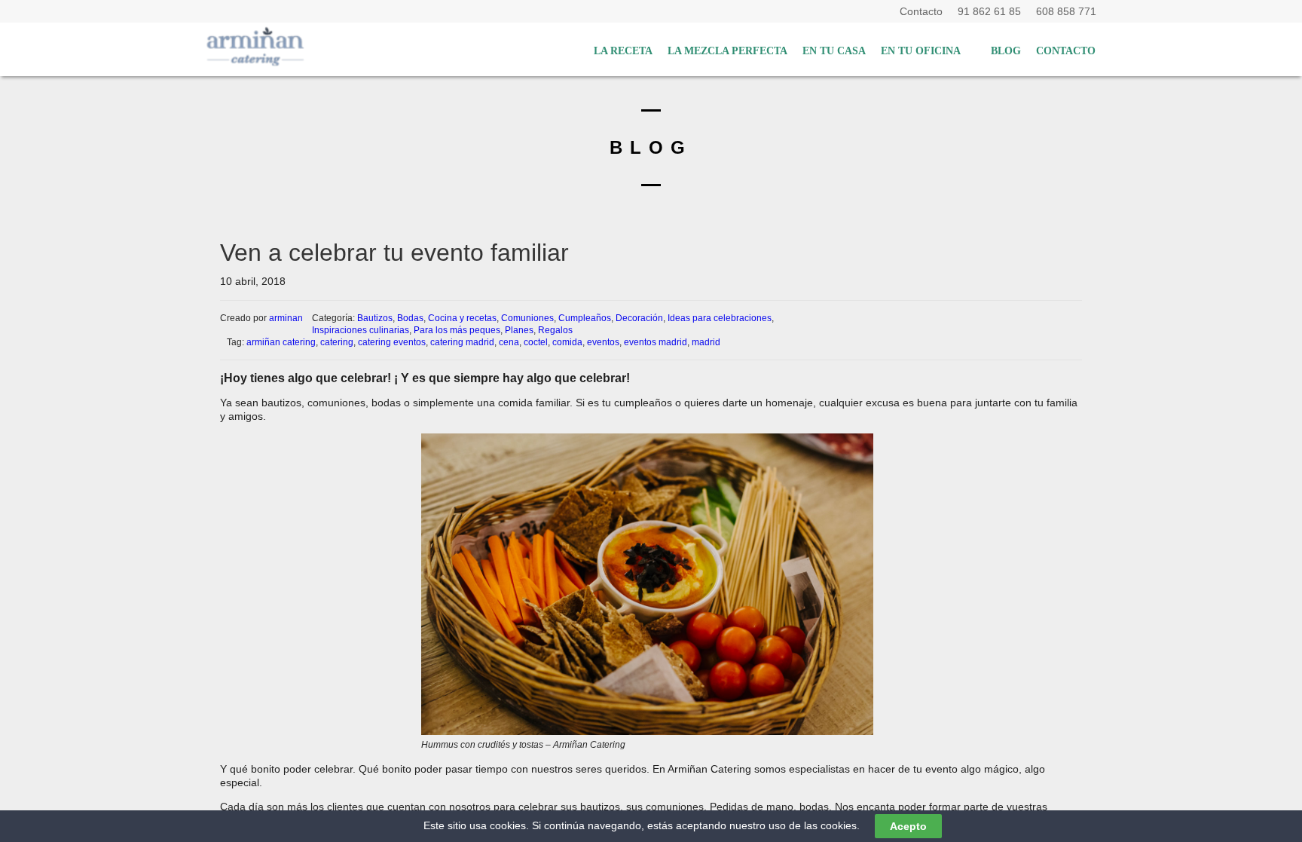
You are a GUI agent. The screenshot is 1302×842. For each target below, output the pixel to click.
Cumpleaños (584, 318)
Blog (1006, 51)
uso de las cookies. (814, 825)
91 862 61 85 (992, 11)
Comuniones (527, 318)
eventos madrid (655, 342)
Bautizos (375, 318)
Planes (519, 330)
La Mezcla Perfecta (727, 51)
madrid (706, 342)
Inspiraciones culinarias (360, 330)
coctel (536, 342)
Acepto (908, 826)
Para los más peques (457, 330)
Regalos (555, 330)
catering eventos (392, 342)
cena (509, 342)
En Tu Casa (834, 51)
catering (336, 342)
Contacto (924, 11)
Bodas (410, 318)
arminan (286, 318)
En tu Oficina (921, 51)
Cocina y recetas (462, 318)
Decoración (639, 318)
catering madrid (462, 342)
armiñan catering (281, 342)
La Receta (623, 51)
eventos (603, 342)
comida (567, 342)
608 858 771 (1066, 11)
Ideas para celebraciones (720, 318)
